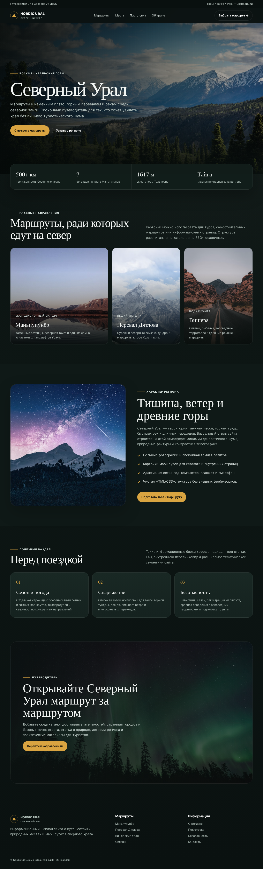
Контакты (194, 841)
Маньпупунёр (124, 823)
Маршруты (102, 15)
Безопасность (198, 836)
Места (119, 15)
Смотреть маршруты (29, 130)
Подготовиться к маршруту (161, 497)
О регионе (195, 823)
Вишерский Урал (127, 836)
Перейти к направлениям (45, 746)
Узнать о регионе (68, 130)
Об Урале (158, 15)
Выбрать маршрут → (234, 15)
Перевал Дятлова (127, 829)
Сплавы (120, 841)
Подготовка (138, 15)
